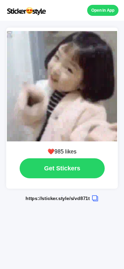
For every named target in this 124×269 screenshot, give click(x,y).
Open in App (102, 10)
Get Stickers (62, 168)
